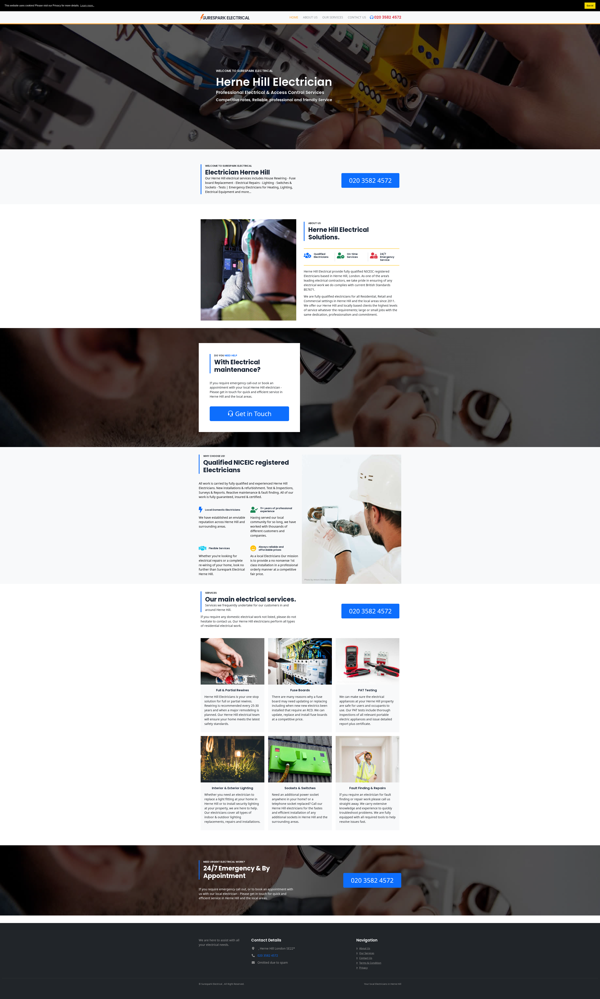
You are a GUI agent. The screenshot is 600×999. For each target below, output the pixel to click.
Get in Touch (253, 413)
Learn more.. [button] (87, 5)
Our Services (332, 17)
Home (293, 17)
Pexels (231, 317)
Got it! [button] (590, 5)
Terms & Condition (370, 963)
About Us (310, 17)
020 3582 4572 (387, 17)
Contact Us (357, 17)
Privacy (363, 967)
